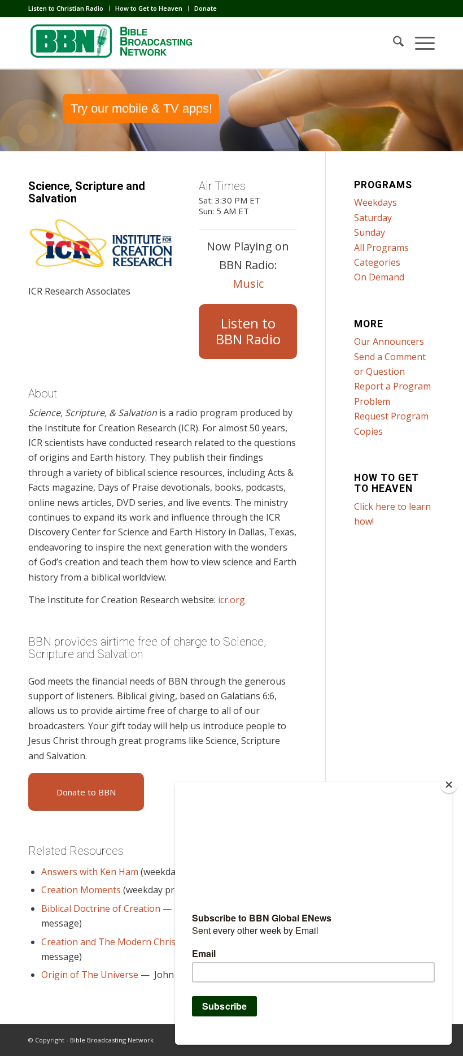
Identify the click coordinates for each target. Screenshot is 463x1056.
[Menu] (419, 43)
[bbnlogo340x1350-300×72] (113, 43)
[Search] (393, 43)
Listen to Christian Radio (65, 8)
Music (248, 283)
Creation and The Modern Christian (116, 942)
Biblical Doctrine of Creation (100, 908)
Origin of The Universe (89, 974)
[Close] (448, 784)
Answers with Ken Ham (89, 871)
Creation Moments (81, 890)
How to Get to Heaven (148, 8)
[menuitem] (69, 8)
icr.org (231, 600)
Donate (205, 8)
